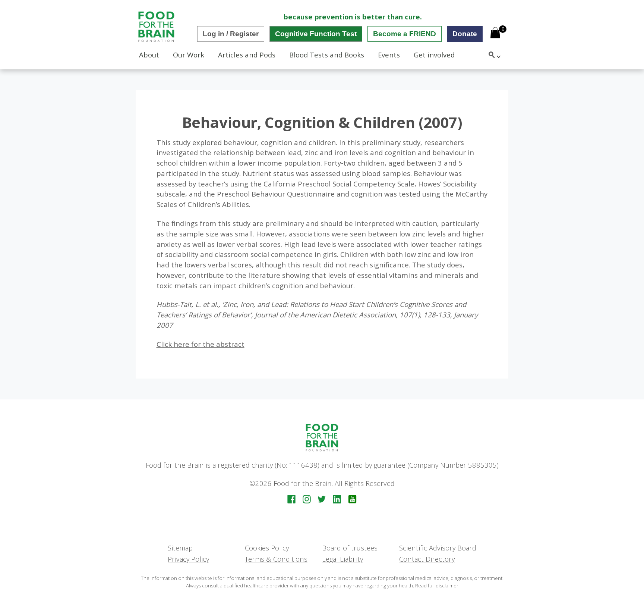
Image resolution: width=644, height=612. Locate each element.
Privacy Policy (188, 559)
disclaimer (447, 585)
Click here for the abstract (200, 344)
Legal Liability (342, 559)
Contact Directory (427, 559)
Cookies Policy (267, 547)
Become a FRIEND (404, 34)
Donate (464, 34)
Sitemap (180, 547)
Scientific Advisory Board (437, 547)
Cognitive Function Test (316, 34)
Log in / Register (231, 34)
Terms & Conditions (276, 559)
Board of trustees (350, 547)
